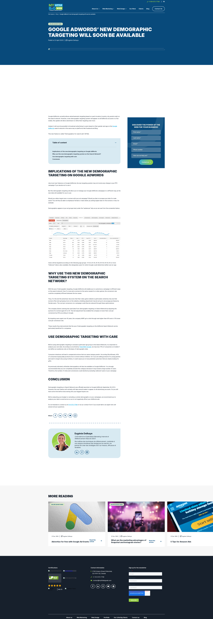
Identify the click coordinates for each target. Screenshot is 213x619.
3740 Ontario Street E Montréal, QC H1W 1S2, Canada (102, 572)
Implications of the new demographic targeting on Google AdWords (74, 151)
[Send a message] (146, 142)
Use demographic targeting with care (64, 156)
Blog (57, 14)
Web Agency (51, 14)
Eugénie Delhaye (73, 40)
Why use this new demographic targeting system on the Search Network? (76, 154)
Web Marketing (82, 617)
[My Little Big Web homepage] (55, 7)
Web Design (95, 617)
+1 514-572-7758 (98, 577)
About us (69, 617)
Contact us (135, 617)
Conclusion (56, 159)
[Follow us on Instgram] (103, 588)
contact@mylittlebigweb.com (102, 580)
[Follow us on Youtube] (108, 588)
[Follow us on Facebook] (93, 588)
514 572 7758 (72, 405)
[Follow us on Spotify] (113, 588)
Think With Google (85, 347)
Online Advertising (55, 24)
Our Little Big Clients (120, 617)
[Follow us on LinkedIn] (98, 588)
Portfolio (106, 617)
